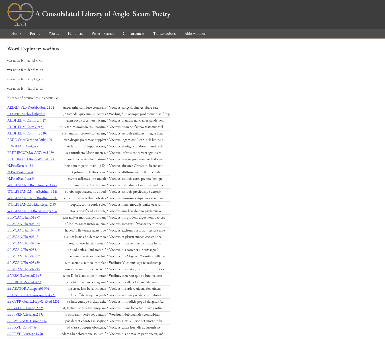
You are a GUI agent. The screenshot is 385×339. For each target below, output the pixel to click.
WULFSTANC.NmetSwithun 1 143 (32, 191)
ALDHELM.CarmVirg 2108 (27, 133)
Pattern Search (103, 33)
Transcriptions (164, 33)
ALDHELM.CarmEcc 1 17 (26, 120)
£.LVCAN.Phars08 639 (23, 262)
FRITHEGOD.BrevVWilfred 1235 (31, 159)
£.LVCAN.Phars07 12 (22, 237)
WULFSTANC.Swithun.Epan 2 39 (31, 204)
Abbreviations (195, 33)
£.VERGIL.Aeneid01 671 (25, 275)
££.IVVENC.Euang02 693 (25, 314)
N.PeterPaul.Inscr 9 (20, 178)
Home (16, 33)
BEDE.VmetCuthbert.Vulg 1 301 (30, 140)
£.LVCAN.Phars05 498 (23, 230)
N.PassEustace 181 (20, 165)
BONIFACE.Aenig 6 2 (22, 146)
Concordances (133, 33)
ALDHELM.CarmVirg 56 (25, 127)
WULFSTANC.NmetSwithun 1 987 (32, 198)
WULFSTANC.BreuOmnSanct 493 (32, 185)
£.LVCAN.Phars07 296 (23, 243)
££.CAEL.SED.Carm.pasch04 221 (31, 295)
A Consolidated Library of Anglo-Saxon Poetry (102, 14)
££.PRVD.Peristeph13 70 (25, 334)
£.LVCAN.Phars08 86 (22, 249)
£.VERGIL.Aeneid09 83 (24, 282)
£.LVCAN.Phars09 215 (23, 269)
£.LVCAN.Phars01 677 (23, 217)
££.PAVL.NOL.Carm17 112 (27, 321)
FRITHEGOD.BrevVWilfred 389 (30, 152)
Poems (35, 33)
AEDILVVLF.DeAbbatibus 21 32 (30, 107)
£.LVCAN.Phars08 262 (23, 256)
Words (54, 33)
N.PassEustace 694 (20, 172)
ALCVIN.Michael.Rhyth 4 (26, 114)
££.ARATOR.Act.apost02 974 (28, 288)
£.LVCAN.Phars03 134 (23, 224)
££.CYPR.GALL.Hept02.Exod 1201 (33, 301)
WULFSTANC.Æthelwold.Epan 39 (32, 211)
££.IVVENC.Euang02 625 (25, 308)
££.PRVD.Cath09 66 (22, 327)
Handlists (75, 33)
